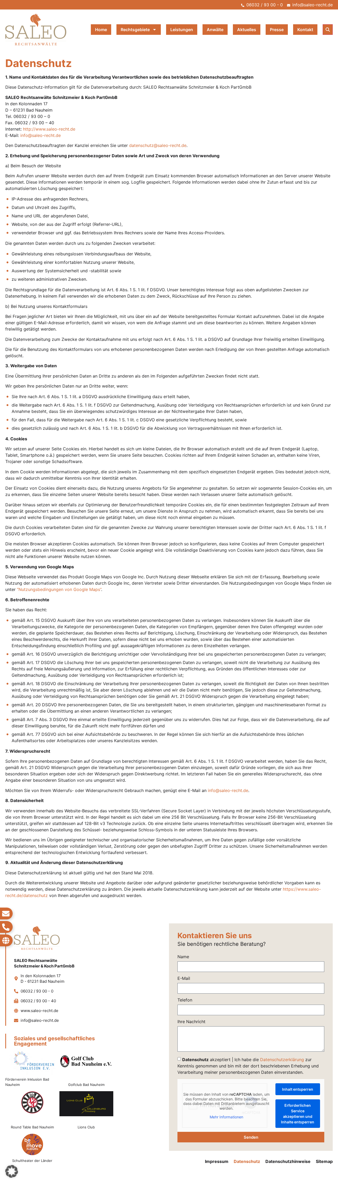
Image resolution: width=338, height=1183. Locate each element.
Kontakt (305, 29)
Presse (277, 29)
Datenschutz (247, 1161)
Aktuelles (246, 29)
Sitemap (324, 1161)
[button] (328, 29)
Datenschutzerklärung (282, 1059)
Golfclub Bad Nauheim (86, 1084)
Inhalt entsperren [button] (297, 1089)
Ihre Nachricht (191, 1021)
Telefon (184, 1000)
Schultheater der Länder (32, 1160)
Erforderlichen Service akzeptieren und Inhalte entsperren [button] (297, 1113)
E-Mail (183, 978)
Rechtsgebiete (135, 29)
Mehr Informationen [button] (226, 1117)
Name (183, 957)
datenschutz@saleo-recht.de (157, 145)
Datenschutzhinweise (288, 1161)
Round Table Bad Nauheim (32, 1127)
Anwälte (215, 29)
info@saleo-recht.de (40, 135)
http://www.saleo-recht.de (49, 129)
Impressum (216, 1161)
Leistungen (181, 29)
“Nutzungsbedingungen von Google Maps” (59, 589)
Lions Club (86, 1127)
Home (101, 29)
